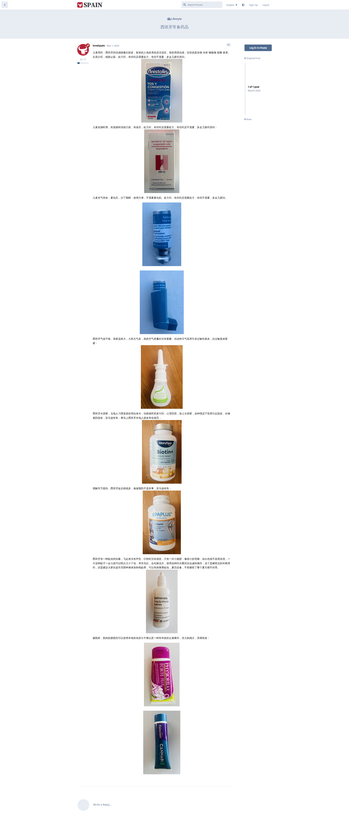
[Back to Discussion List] (4, 4)
